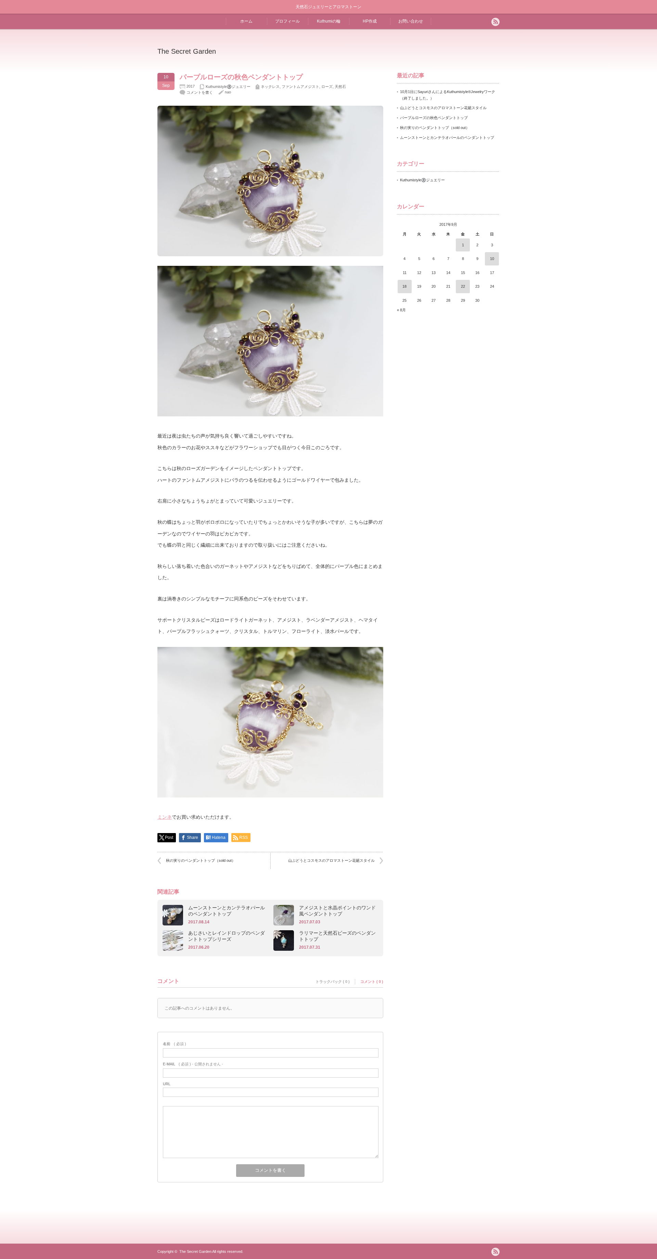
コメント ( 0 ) (371, 981)
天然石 (340, 87)
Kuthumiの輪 (328, 21)
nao (228, 92)
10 (492, 259)
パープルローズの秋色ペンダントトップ (434, 118)
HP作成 (370, 21)
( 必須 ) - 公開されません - (193, 1064)
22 (463, 286)
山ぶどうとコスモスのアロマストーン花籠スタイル (331, 860)
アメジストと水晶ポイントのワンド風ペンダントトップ (337, 911)
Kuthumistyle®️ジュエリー (228, 87)
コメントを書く (199, 92)
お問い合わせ (410, 21)
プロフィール (287, 21)
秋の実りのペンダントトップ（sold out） (200, 860)
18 (404, 286)
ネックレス (270, 87)
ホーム (246, 21)
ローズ (327, 87)
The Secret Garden (186, 51)
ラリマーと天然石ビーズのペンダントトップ (337, 936)
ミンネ (164, 817)
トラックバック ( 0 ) (332, 981)
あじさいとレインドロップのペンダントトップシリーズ (226, 936)
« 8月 (401, 310)
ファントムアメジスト (300, 87)
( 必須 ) (174, 1044)
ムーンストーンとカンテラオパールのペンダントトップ (226, 911)
